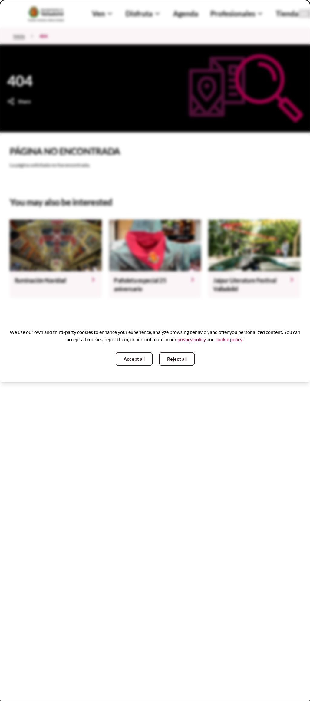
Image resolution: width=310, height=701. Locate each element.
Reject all (177, 359)
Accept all (134, 359)
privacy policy (191, 339)
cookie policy (229, 339)
